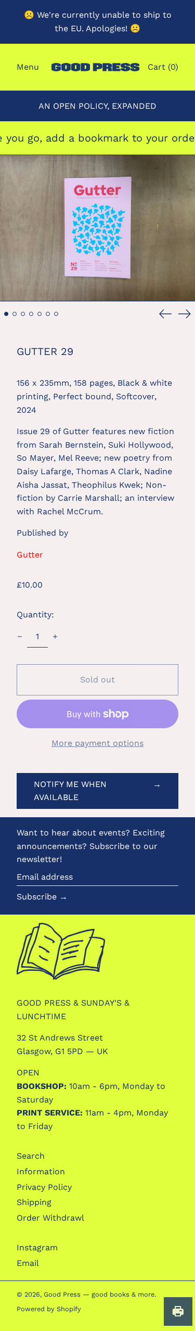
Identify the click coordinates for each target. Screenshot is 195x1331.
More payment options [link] (97, 743)
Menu (28, 67)
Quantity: (35, 614)
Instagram (37, 1247)
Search (31, 1156)
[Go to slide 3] (23, 314)
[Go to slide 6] (48, 314)
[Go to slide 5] (39, 314)
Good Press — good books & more (99, 1294)
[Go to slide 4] (31, 314)
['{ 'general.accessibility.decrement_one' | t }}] (19, 636)
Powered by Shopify (49, 1309)
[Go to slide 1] (6, 314)
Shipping (34, 1202)
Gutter (30, 555)
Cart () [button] (163, 67)
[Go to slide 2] (14, 314)
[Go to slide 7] (56, 314)
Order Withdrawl (50, 1218)
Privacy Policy (44, 1187)
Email (28, 1263)
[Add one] (55, 636)
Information (41, 1171)
